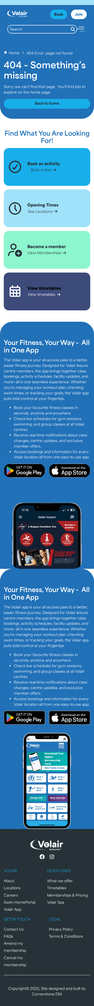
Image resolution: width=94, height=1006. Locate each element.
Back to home (47, 103)
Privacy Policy (61, 929)
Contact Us (14, 929)
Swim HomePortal (19, 902)
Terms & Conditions (66, 936)
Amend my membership (15, 947)
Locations (12, 887)
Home (14, 52)
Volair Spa (55, 902)
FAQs (8, 936)
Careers (11, 895)
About (9, 880)
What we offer (60, 880)
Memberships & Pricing (67, 895)
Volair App (12, 909)
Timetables (56, 887)
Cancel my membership (15, 961)
